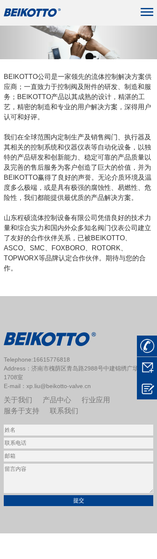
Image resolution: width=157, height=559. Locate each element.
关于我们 (18, 400)
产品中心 (57, 400)
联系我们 (64, 411)
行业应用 (96, 400)
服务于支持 (21, 411)
